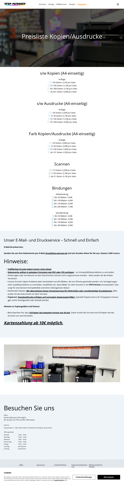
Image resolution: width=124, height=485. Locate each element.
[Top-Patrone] (15, 4)
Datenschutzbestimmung (79, 466)
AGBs (21, 465)
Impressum (41, 465)
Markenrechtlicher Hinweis (95, 466)
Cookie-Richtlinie (60, 465)
